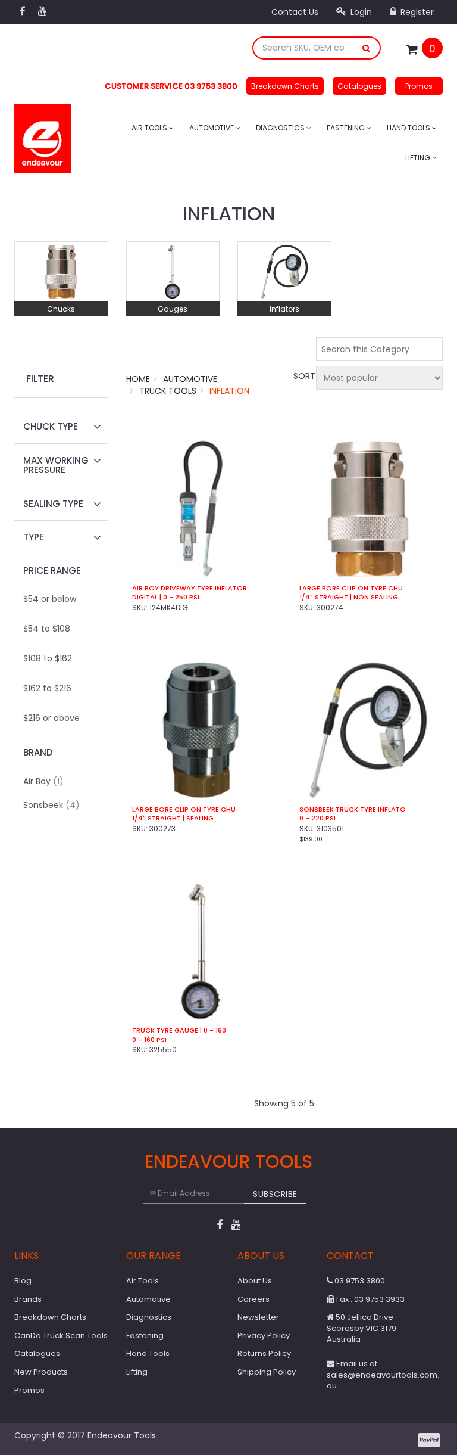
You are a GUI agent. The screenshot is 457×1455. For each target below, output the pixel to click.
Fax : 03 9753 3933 (369, 1299)
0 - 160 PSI (149, 1040)
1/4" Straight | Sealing (173, 818)
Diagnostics (281, 128)
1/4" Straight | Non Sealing (348, 597)
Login (360, 12)
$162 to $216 (47, 688)
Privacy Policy (263, 1335)
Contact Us (294, 12)
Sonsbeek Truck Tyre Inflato (352, 809)
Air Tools (150, 128)
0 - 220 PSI (317, 818)
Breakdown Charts (285, 86)
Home (138, 379)
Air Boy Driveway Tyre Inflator (189, 588)
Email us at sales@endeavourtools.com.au (383, 1374)
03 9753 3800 (359, 1280)
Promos (419, 86)
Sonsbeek (51, 805)
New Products (41, 1372)
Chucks (61, 309)
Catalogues (359, 86)
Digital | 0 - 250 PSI (165, 597)
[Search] (366, 48)
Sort (302, 376)
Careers (253, 1299)
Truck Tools (167, 391)
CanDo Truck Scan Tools (61, 1335)
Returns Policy (264, 1353)
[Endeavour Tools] (42, 135)
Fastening (347, 128)
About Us (254, 1280)
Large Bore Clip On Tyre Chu (351, 588)
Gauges (172, 309)
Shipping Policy (266, 1372)
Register (416, 12)
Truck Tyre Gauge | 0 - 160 (179, 1030)
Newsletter (258, 1317)
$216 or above (51, 718)
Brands (28, 1299)
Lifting (418, 158)
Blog (23, 1280)
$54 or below (49, 599)
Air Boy (43, 781)
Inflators (284, 309)
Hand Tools (409, 128)
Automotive (212, 128)
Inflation (229, 391)
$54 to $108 (46, 629)
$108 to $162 (47, 658)
